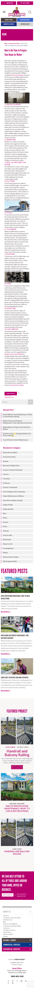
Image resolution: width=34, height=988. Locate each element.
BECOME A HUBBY (9, 20)
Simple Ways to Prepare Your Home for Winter (14, 677)
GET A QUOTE (26, 3)
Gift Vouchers (7, 932)
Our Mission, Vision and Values (12, 917)
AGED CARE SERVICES (25, 20)
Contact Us (6, 928)
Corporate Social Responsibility (12, 926)
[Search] (30, 402)
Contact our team (8, 395)
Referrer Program (8, 934)
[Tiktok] (8, 983)
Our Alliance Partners (9, 930)
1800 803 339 (9, 3)
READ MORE (17, 767)
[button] (17, 912)
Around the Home (14, 43)
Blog (6, 43)
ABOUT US (7, 911)
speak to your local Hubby (14, 354)
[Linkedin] (13, 983)
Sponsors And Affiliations (10, 924)
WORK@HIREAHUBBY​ (25, 24)
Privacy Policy (17, 964)
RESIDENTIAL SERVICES (11, 949)
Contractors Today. (17, 385)
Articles (5, 936)
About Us (6, 915)
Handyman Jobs (7, 920)
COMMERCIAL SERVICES (9, 24)
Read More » (5, 612)
